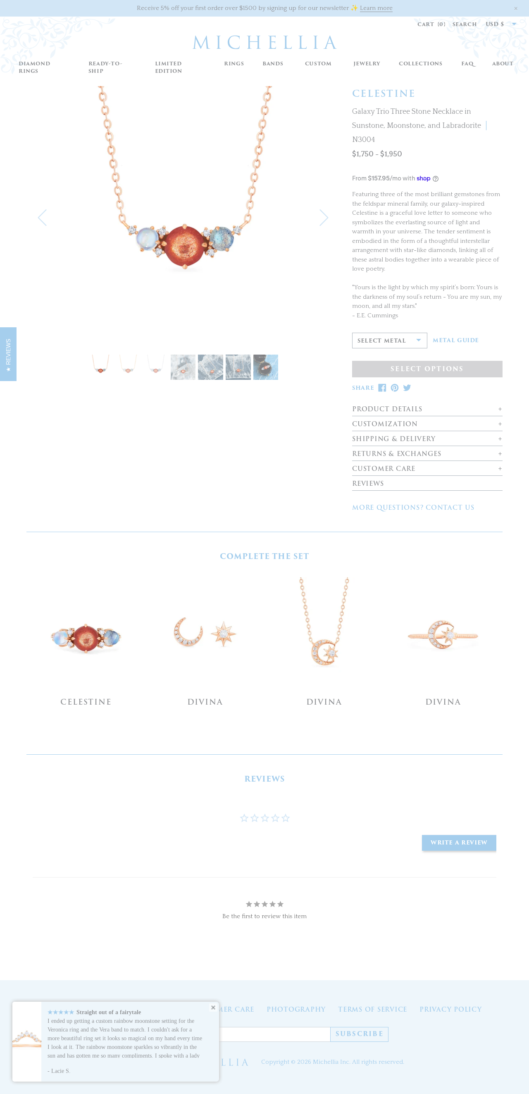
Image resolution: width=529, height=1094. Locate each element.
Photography (296, 1010)
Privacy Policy (450, 1010)
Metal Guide (456, 340)
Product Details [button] (387, 409)
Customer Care (222, 1010)
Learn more (376, 8)
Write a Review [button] (459, 842)
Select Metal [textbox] (381, 340)
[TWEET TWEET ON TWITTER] (407, 388)
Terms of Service (372, 1010)
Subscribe (360, 1034)
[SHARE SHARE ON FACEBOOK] (382, 388)
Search (465, 24)
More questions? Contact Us (413, 508)
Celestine (85, 702)
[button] (234, 64)
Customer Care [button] (383, 469)
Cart (431, 24)
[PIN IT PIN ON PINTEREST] (395, 388)
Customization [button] (385, 424)
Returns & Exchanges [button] (396, 454)
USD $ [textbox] (495, 24)
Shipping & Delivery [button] (393, 439)
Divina (205, 702)
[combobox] (497, 24)
